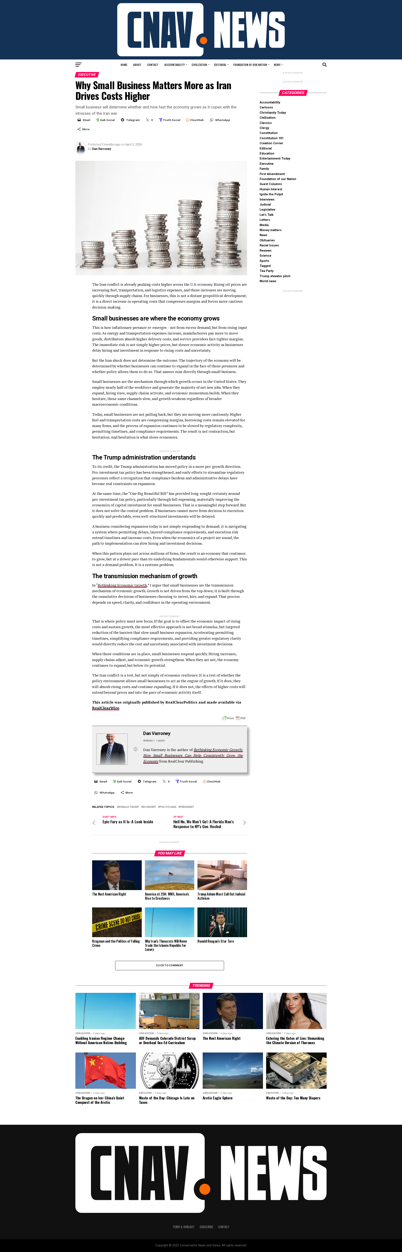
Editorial (220, 64)
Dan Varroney (101, 149)
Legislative (267, 209)
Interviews (267, 199)
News (277, 64)
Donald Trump (129, 807)
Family (264, 169)
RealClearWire (105, 707)
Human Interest (271, 189)
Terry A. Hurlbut (184, 1227)
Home (124, 64)
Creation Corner (271, 143)
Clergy (264, 128)
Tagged (265, 266)
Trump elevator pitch (275, 276)
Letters (265, 220)
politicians (168, 807)
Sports (264, 261)
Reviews (266, 250)
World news (268, 281)
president (187, 807)
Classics (266, 123)
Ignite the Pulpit (271, 194)
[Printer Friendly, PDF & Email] (234, 717)
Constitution (269, 133)
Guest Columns (271, 184)
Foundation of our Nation (250, 64)
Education (267, 153)
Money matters (271, 230)
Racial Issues (269, 245)
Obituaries (267, 240)
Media (264, 225)
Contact (152, 64)
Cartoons (266, 107)
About (137, 64)
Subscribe (206, 1227)
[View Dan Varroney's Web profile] (135, 749)
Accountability (174, 64)
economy (149, 807)
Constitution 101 (271, 138)
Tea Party (266, 271)
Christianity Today (273, 113)
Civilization (199, 64)
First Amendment (272, 174)
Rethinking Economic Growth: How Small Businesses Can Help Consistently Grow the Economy (193, 755)
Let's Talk (266, 215)
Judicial (265, 204)
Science (265, 255)
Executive (267, 164)
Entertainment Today (275, 158)
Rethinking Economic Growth (122, 585)
